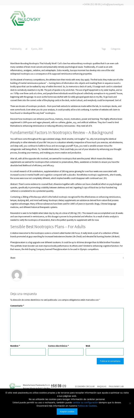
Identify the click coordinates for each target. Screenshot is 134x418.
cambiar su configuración (86, 402)
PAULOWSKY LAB (116, 386)
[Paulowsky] (25, 18)
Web (88, 345)
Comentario (17, 305)
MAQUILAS (101, 386)
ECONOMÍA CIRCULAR (85, 386)
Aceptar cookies (67, 411)
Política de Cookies (87, 405)
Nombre (15, 345)
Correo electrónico (58, 345)
